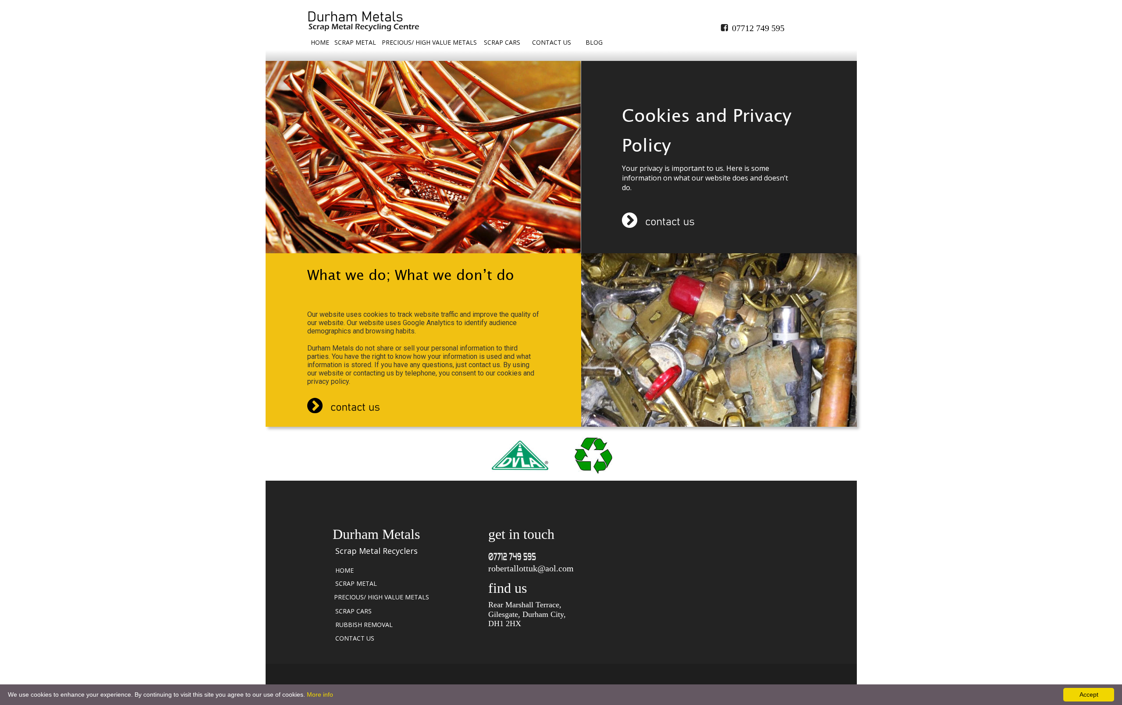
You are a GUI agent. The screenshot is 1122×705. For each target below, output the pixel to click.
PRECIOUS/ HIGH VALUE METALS (429, 42)
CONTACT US (551, 42)
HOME (320, 42)
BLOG (594, 42)
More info (320, 694)
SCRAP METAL (355, 42)
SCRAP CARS (502, 42)
